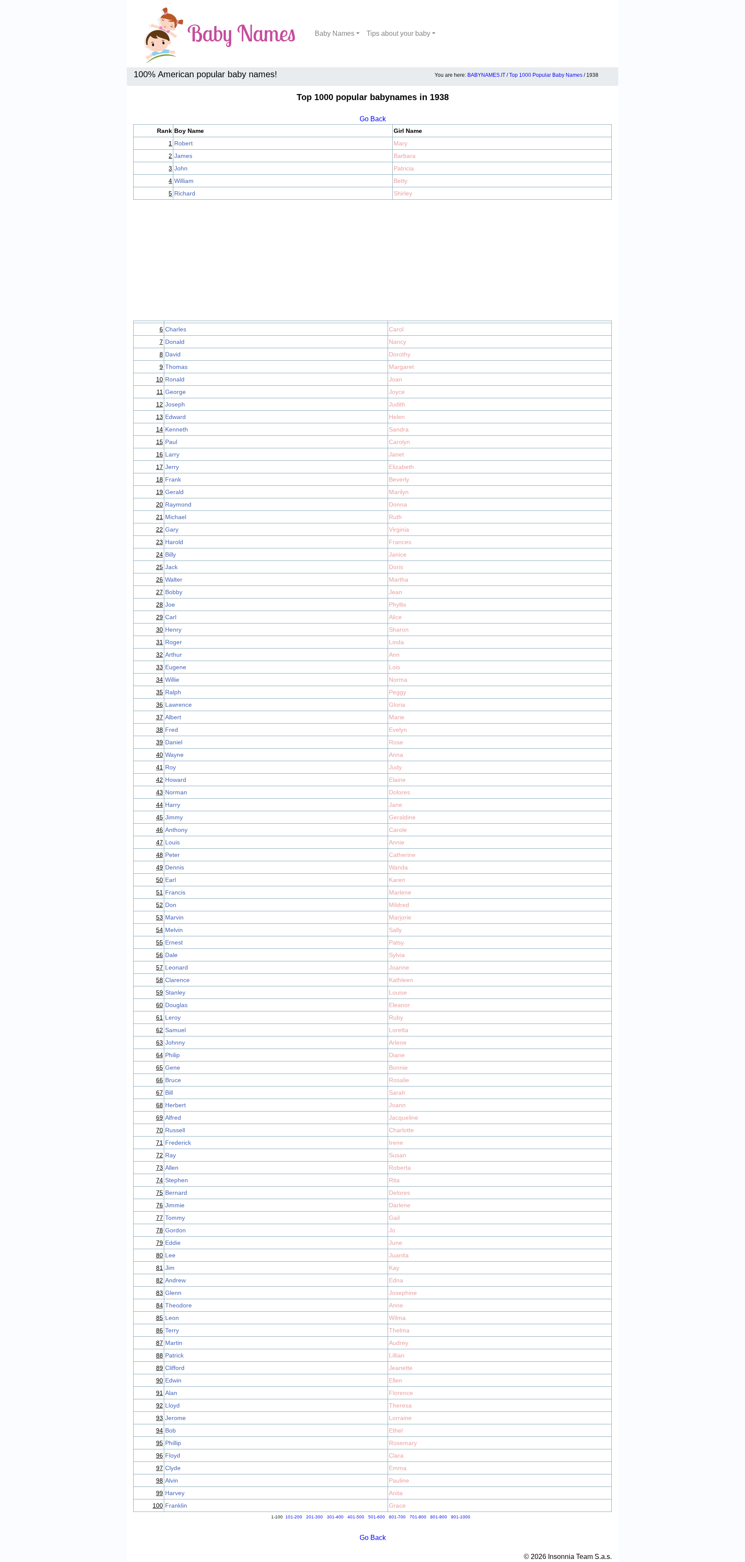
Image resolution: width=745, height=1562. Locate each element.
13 (159, 416)
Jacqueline (403, 1117)
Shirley (403, 193)
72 (159, 1155)
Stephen (176, 1180)
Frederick (178, 1142)
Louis (172, 842)
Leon (172, 1317)
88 (159, 1355)
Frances (400, 542)
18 (159, 479)
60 (159, 1004)
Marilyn (399, 491)
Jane (395, 804)
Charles (175, 329)
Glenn (173, 1292)
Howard (175, 779)
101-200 (293, 1517)
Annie (396, 842)
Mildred (399, 904)
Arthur (173, 654)
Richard (184, 193)
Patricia (404, 168)
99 (159, 1493)
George (175, 391)
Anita (396, 1493)
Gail (394, 1217)
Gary (171, 529)
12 (159, 404)
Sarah (397, 1092)
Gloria (397, 704)
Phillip (173, 1442)
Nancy (397, 341)
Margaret (401, 366)
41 (159, 767)
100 (158, 1505)
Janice (398, 554)
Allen (171, 1167)
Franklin (176, 1505)
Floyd (172, 1455)
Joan (395, 379)
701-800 (418, 1517)
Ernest (174, 942)
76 (159, 1205)
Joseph (175, 404)
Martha (398, 579)
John (181, 168)
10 (159, 379)
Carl (170, 617)
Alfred (173, 1117)
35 (159, 692)
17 (159, 466)
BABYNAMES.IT (486, 75)
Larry (172, 454)
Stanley (175, 992)
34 (159, 679)
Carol (396, 329)
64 (159, 1055)
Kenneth (176, 429)
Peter (172, 854)
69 (159, 1117)
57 (159, 967)
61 (159, 1017)
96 (159, 1455)
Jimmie (175, 1205)
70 (159, 1130)
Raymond (178, 504)
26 (159, 579)
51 (159, 892)
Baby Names (334, 33)
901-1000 (460, 1517)
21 (159, 516)
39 (159, 742)
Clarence (177, 979)
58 (159, 979)
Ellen (395, 1380)
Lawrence (178, 704)
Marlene (400, 892)
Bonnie (398, 1067)
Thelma (399, 1330)
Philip (172, 1055)
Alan (171, 1392)
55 (159, 942)
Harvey (175, 1493)
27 (159, 592)
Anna (396, 754)
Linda (396, 642)
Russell (175, 1130)
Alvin (171, 1480)
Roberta (400, 1167)
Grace (397, 1505)
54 (159, 929)
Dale (171, 954)
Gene (172, 1067)
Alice (395, 617)
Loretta (398, 1030)
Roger (173, 642)
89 (159, 1367)
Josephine (403, 1292)
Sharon (399, 629)
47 (159, 842)
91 (159, 1392)
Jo (392, 1230)
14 (159, 429)
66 (159, 1080)
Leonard (176, 967)
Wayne (174, 754)
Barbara (405, 155)
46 (159, 829)
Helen (397, 416)
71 (159, 1142)
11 (160, 391)
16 (159, 454)
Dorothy (399, 354)
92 (159, 1405)
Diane (397, 1055)
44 (159, 804)
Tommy (175, 1217)
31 (159, 642)
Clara (396, 1455)
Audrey (398, 1342)
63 (159, 1042)
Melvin (174, 929)
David (173, 354)
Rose (396, 742)
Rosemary (403, 1442)
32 (159, 654)
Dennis (174, 867)
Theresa (400, 1405)
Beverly (399, 479)
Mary (400, 143)
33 (159, 667)
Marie (396, 717)
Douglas (176, 1004)
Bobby (173, 592)
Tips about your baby (398, 33)
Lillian (396, 1355)
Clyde (173, 1467)
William (184, 180)
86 (159, 1330)
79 (159, 1242)
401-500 (355, 1517)
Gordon (175, 1230)
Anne (396, 1305)
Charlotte (401, 1130)
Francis (175, 892)
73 (159, 1167)
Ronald (175, 379)
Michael (175, 516)
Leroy (173, 1017)
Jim (170, 1267)
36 (159, 704)
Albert (173, 717)
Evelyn (398, 729)
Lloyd (172, 1405)
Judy (395, 767)
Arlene (398, 1042)
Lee (170, 1255)
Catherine (402, 854)
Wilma (397, 1317)
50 (159, 879)
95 (159, 1442)
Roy (170, 767)
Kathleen (401, 979)
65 (159, 1067)
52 (159, 904)
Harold (174, 542)
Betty (400, 180)
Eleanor (399, 1004)
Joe (170, 604)
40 (159, 754)
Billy (170, 554)
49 (159, 867)
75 (159, 1192)
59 (159, 992)
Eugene (175, 667)
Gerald (174, 491)
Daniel (173, 742)
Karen (397, 879)
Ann (394, 654)
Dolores (399, 792)
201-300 (314, 1517)
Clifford (175, 1367)
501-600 (376, 1517)
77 (159, 1217)
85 (159, 1317)
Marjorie (400, 917)
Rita (394, 1180)
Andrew (175, 1280)
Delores (399, 1192)
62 (159, 1030)
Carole (398, 829)
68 (159, 1105)
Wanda (398, 867)
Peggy (397, 692)
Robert (183, 143)
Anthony (176, 829)
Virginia (399, 529)
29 (159, 617)
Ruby (396, 1017)
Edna (396, 1280)
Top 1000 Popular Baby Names (545, 75)
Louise (398, 992)
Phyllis (397, 604)
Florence (401, 1392)
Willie (172, 679)
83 (159, 1292)
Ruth (395, 516)
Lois (394, 667)
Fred (171, 729)
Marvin (174, 917)
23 (159, 542)
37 (159, 717)
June (395, 1242)
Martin (173, 1342)
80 (159, 1255)
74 (159, 1180)
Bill (169, 1092)
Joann (397, 1105)
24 (159, 554)
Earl (170, 879)
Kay (394, 1267)
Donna (398, 504)
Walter (173, 579)
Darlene (399, 1205)
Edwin (173, 1380)
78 (159, 1230)
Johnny (175, 1042)
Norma (398, 679)
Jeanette (401, 1367)
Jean (395, 592)
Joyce (397, 391)
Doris (396, 567)
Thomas (176, 366)
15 (159, 441)
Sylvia (397, 954)
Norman (176, 792)
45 (159, 817)
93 (159, 1417)
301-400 (335, 1517)
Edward (175, 416)
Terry (172, 1330)
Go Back (373, 119)
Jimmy (174, 817)
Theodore (178, 1305)
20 (159, 504)
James (183, 155)
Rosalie (399, 1080)
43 (159, 792)
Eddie (173, 1242)
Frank (173, 479)
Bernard (176, 1192)
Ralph (173, 692)
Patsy (396, 942)
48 (159, 854)
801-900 (438, 1517)
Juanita (399, 1255)
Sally (395, 929)
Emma (398, 1467)
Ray (170, 1155)
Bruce (173, 1080)
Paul (171, 441)
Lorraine (400, 1417)
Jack (171, 567)
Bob (170, 1430)
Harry (172, 804)
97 (159, 1467)
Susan (397, 1155)
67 (159, 1092)
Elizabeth (401, 466)
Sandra (399, 429)
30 (159, 629)
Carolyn (399, 441)
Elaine (397, 779)
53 (159, 917)
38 (159, 729)
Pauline (399, 1480)
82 (159, 1280)
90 (159, 1380)
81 (159, 1267)
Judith (397, 404)
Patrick (174, 1355)
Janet (396, 454)
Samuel (175, 1030)
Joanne (399, 967)
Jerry (172, 466)
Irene (396, 1142)
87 (159, 1342)
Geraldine (402, 817)
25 (159, 567)
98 (159, 1480)
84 (159, 1305)
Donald (175, 341)
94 (159, 1430)
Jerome (175, 1417)
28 (159, 604)
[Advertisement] (372, 260)
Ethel (396, 1430)
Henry (173, 629)
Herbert (175, 1105)
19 (159, 491)
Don (170, 904)
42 (159, 779)
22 (159, 529)
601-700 (397, 1517)
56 (159, 954)
